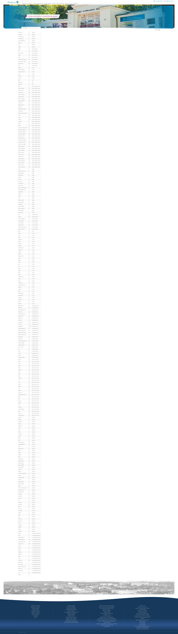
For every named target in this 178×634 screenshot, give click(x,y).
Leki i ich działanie (142, 622)
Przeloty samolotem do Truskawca (71, 617)
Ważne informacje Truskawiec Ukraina (142, 613)
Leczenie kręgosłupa (106, 622)
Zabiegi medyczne (40, 3)
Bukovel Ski (76, 3)
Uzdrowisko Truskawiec (71, 605)
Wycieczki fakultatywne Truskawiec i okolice (71, 612)
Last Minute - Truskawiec (36, 612)
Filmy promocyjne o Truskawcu (142, 610)
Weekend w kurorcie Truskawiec (71, 619)
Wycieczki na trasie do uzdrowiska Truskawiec (71, 622)
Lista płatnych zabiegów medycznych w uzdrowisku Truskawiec (106, 619)
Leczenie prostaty (142, 623)
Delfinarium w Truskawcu (107, 610)
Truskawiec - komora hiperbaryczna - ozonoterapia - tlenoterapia (106, 623)
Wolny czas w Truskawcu (107, 609)
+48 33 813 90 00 (158, 1)
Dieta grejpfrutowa (107, 626)
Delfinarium (67, 3)
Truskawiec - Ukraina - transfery (71, 618)
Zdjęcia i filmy (61, 3)
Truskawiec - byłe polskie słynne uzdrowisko (142, 608)
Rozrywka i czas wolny (47, 3)
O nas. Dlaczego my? (35, 614)
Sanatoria (34, 3)
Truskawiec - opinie (107, 614)
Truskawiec (30, 3)
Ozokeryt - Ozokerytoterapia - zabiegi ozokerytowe (107, 621)
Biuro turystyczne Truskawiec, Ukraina (71, 621)
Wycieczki (53, 3)
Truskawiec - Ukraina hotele (71, 613)
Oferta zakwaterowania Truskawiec (71, 609)
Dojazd (57, 3)
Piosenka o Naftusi (36, 609)
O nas (25, 1)
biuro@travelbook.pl (169, 1)
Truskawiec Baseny (107, 612)
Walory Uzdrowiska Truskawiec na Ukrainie (107, 608)
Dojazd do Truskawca (71, 610)
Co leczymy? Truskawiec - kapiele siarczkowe (107, 605)
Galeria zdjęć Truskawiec (142, 612)
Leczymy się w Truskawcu (35, 605)
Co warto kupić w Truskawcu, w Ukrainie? (142, 614)
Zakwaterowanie (25, 3)
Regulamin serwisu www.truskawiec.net (142, 619)
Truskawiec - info (142, 605)
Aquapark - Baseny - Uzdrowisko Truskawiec (107, 617)
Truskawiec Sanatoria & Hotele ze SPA (107, 613)
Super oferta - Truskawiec (35, 613)
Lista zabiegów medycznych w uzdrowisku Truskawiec (107, 618)
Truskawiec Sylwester (71, 614)
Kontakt (28, 1)
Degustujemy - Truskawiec (35, 610)
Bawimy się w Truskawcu (36, 608)
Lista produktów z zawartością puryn (142, 627)
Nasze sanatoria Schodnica (71, 608)
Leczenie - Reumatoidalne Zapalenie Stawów (142, 617)
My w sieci (71, 3)
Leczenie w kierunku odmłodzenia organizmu (142, 626)
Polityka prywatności (142, 621)
